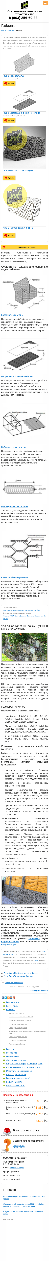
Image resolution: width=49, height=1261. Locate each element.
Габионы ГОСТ (8, 616)
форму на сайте (10, 941)
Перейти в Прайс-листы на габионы (21, 973)
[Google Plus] (14, 997)
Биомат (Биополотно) (16, 1075)
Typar (36, 960)
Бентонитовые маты (15, 1085)
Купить (11, 83)
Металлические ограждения (19, 1071)
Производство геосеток (38, 990)
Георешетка (11, 1053)
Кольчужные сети (14, 1082)
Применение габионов (17, 1044)
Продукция (11, 30)
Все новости (8, 1219)
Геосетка (10, 1049)
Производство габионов (17, 1040)
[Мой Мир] (11, 997)
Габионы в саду (8, 610)
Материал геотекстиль (14, 983)
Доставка (30, 616)
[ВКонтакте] (3, 997)
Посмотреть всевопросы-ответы (19, 1146)
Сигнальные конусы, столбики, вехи (23, 1067)
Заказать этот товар (27, 247)
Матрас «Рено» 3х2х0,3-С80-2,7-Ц (20, 1114)
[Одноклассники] (8, 997)
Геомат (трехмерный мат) (18, 1078)
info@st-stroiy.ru (9, 944)
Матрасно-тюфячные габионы (20, 1020)
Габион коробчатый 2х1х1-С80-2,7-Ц (20, 1108)
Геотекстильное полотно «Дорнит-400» (16, 1101)
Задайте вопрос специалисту (28, 1141)
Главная (3, 30)
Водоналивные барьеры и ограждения (24, 1064)
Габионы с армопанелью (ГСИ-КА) (21, 1017)
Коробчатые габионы (12, 315)
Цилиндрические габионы (14, 506)
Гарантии (39, 616)
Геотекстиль (12, 1006)
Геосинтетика (12, 1002)
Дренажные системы (16, 1060)
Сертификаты (20, 616)
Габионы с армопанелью (14, 447)
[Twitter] (6, 997)
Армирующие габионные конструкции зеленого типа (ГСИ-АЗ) (27, 1032)
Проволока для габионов (18, 1037)
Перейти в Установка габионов (18, 976)
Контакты (34, 939)
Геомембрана (12, 1056)
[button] (45, 3)
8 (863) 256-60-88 (23, 18)
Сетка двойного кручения (14, 577)
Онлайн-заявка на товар (26, 1130)
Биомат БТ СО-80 (13, 1120)
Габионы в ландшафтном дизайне (27, 610)
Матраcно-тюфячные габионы (17, 376)
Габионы (10, 1010)
